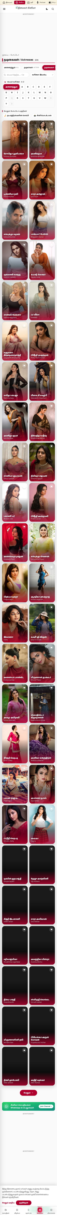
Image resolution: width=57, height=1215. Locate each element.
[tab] (11, 67)
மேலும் (27, 1092)
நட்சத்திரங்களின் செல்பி (16, 115)
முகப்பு (5, 55)
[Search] (52, 9)
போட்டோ (14, 55)
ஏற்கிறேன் (23, 1203)
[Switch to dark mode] (47, 9)
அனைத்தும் (11, 86)
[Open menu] (4, 9)
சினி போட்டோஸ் (42, 115)
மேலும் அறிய (8, 1203)
